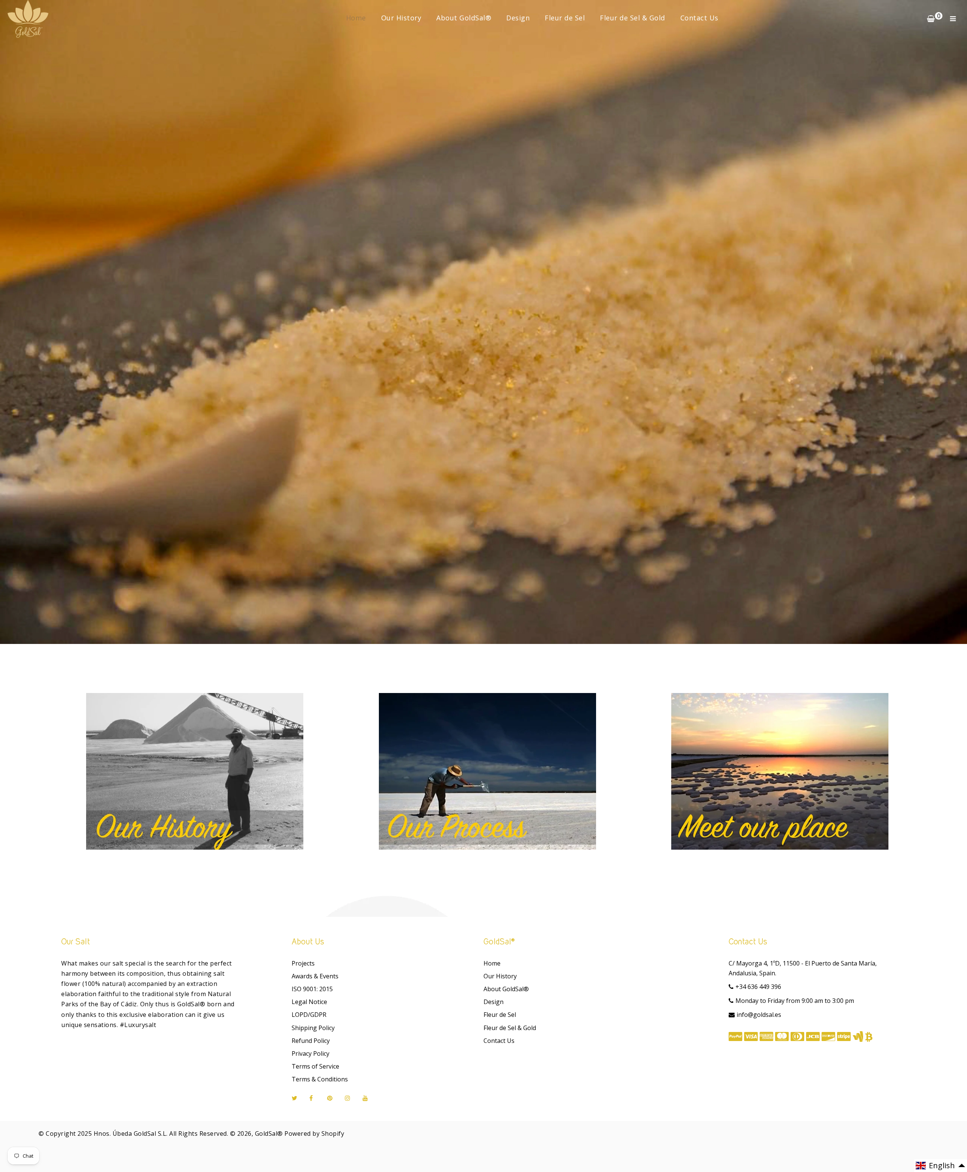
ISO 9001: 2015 (312, 989)
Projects (303, 963)
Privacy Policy (310, 1053)
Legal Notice (309, 1002)
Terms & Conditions (320, 1079)
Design (518, 17)
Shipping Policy (313, 1028)
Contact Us (699, 17)
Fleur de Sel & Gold (632, 17)
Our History (401, 17)
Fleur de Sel (565, 17)
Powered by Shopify (314, 1133)
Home (356, 17)
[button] (940, 1165)
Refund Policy (311, 1040)
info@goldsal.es (759, 1014)
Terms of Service (315, 1066)
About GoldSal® (463, 17)
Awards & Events (315, 976)
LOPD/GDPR (309, 1014)
